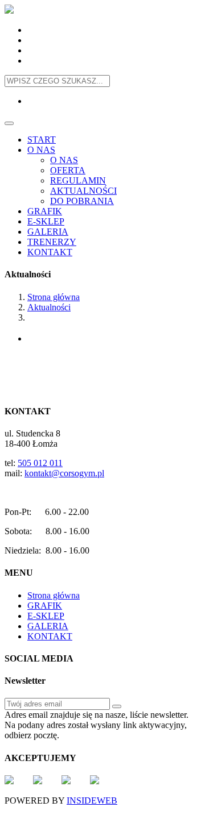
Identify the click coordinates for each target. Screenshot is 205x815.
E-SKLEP (45, 221)
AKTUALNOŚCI (83, 191)
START (41, 139)
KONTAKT (49, 252)
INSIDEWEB (92, 800)
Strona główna (53, 297)
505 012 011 (40, 463)
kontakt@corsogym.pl (64, 473)
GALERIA (47, 231)
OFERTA (67, 170)
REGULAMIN (78, 180)
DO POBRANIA (82, 201)
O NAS (41, 150)
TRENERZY (51, 242)
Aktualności (49, 307)
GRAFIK (44, 211)
